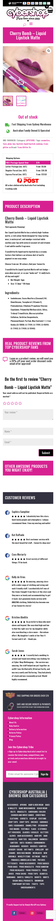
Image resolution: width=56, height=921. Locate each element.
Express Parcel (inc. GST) (16, 174)
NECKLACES (37, 852)
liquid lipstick (29, 143)
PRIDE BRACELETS (26, 866)
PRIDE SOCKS (21, 873)
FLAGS (33, 828)
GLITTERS (44, 832)
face (5, 143)
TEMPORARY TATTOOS (21, 883)
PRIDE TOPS (33, 873)
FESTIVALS (25, 828)
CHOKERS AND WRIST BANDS (22, 814)
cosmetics (45, 140)
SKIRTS (46, 877)
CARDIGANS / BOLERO (37, 811)
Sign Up (44, 774)
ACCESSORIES (12, 804)
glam (10, 143)
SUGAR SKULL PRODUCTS (22, 880)
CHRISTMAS (40, 814)
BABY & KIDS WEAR (35, 804)
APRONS (23, 804)
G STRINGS (42, 828)
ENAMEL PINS (31, 825)
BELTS (12, 811)
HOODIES (24, 846)
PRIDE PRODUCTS (33, 870)
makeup (39, 143)
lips (14, 143)
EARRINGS (44, 821)
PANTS (44, 856)
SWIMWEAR (39, 880)
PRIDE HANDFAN (42, 866)
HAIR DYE (38, 835)
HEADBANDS (14, 846)
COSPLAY (32, 818)
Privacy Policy (15, 736)
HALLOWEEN (33, 839)
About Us (12, 722)
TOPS (42, 883)
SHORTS (37, 877)
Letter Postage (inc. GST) (16, 166)
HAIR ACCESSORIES (25, 835)
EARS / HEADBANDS (16, 825)
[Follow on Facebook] (14, 913)
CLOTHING (14, 818)
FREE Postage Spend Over (17, 162)
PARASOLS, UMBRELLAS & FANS (23, 859)
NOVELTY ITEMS (24, 856)
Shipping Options (13, 158)
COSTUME (42, 818)
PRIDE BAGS (12, 866)
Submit (46, 453)
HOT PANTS (28, 849)
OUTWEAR (36, 856)
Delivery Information (18, 729)
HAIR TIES (23, 839)
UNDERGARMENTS (28, 887)
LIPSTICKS (30, 140)
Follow (22, 912)
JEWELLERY (39, 849)
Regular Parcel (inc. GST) (16, 170)
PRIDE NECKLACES (17, 870)
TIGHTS (35, 883)
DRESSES (34, 821)
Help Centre (14, 725)
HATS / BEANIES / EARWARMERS (32, 842)
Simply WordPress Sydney (35, 904)
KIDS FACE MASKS (24, 852)
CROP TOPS (13, 821)
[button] (48, 50)
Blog (11, 739)
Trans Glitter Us (24, 147)
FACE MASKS (14, 828)
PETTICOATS (12, 863)
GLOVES (12, 835)
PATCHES (41, 859)
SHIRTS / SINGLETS (25, 877)
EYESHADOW (43, 825)
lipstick (19, 143)
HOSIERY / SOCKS (15, 849)
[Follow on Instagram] (32, 913)
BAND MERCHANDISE (27, 808)
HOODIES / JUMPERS (38, 846)
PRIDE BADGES (43, 863)
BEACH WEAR (42, 808)
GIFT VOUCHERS (14, 832)
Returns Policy (15, 732)
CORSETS (24, 818)
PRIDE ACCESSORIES (27, 863)
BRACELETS (21, 811)
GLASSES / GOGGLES (30, 832)
